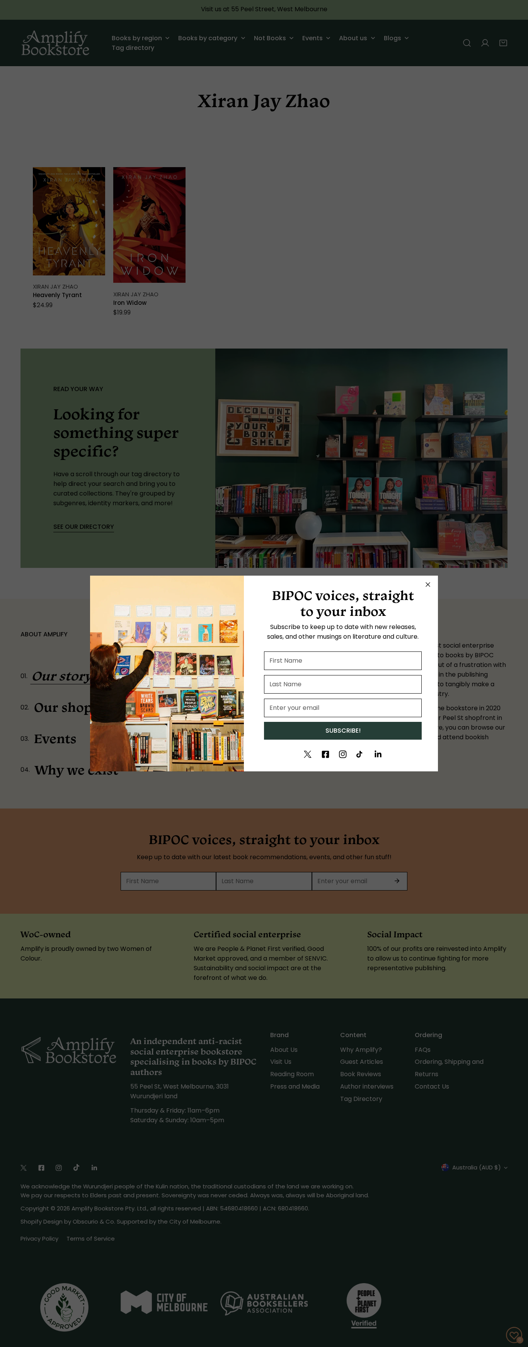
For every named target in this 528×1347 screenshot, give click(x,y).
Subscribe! (343, 730)
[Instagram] (343, 754)
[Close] (428, 584)
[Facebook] (325, 754)
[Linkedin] (378, 754)
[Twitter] (308, 754)
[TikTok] (360, 754)
